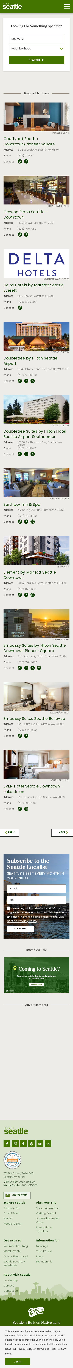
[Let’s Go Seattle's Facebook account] (26, 161)
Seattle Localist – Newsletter (14, 1264)
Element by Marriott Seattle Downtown (30, 575)
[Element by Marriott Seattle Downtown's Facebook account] (26, 595)
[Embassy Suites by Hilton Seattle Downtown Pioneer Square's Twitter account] (32, 668)
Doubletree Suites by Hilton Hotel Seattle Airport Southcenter (35, 434)
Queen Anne (63, 567)
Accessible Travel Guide (47, 1221)
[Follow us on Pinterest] (31, 1143)
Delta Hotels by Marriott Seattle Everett (34, 288)
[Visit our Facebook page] (7, 1143)
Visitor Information (47, 1208)
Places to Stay (12, 1224)
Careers (9, 1286)
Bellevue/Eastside (59, 713)
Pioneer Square (60, 133)
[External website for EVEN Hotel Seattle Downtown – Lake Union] (20, 809)
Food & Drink (11, 1214)
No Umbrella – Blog (16, 1246)
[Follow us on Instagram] (15, 1143)
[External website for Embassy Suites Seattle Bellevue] (20, 736)
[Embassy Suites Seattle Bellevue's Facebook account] (26, 736)
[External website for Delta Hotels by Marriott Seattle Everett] (20, 308)
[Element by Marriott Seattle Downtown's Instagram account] (32, 595)
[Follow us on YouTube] (39, 1143)
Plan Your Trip (46, 1203)
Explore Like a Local (16, 1257)
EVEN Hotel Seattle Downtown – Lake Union (34, 789)
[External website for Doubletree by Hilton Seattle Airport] (20, 381)
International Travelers (44, 1229)
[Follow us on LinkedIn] (48, 1143)
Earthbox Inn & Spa (22, 505)
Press (39, 1257)
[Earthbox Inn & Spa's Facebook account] (26, 521)
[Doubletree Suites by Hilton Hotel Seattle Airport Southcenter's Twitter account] (32, 454)
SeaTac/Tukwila (60, 352)
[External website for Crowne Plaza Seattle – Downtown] (20, 234)
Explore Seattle (14, 1203)
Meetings (42, 1246)
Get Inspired (12, 1240)
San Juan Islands (59, 499)
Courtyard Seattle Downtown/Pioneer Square (29, 141)
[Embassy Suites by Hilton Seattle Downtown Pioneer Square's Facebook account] (26, 668)
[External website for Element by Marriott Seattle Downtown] (20, 595)
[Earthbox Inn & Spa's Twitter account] (32, 521)
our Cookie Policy (46, 1348)
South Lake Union (59, 780)
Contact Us (19, 1195)
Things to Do (11, 1208)
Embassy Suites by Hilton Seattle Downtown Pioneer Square (35, 648)
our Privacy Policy (22, 1348)
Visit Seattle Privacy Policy (35, 919)
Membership (44, 1262)
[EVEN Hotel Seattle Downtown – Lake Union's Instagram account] (26, 809)
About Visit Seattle (17, 1275)
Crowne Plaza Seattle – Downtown (26, 215)
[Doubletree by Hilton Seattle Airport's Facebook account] (26, 381)
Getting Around (46, 1214)
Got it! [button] (17, 1361)
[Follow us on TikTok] (23, 1143)
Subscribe (20, 929)
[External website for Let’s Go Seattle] (20, 161)
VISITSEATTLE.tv (12, 1251)
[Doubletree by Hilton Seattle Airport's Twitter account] (32, 381)
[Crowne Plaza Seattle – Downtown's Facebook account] (26, 234)
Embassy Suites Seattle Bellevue (34, 719)
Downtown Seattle (58, 206)
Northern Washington (56, 279)
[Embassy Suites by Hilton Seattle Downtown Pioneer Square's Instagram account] (39, 668)
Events (8, 1219)
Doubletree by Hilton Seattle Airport (30, 361)
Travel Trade (44, 1251)
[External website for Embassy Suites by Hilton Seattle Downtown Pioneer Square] (20, 668)
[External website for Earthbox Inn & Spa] (20, 521)
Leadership (11, 1281)
